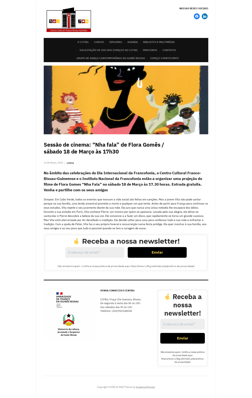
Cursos (99, 42)
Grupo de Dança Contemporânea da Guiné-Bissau (110, 58)
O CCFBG (83, 42)
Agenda (132, 42)
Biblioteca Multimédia (159, 42)
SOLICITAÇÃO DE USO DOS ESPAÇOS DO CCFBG (109, 50)
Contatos (169, 50)
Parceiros (150, 50)
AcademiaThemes (145, 387)
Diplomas (115, 42)
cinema (70, 162)
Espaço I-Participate (164, 58)
